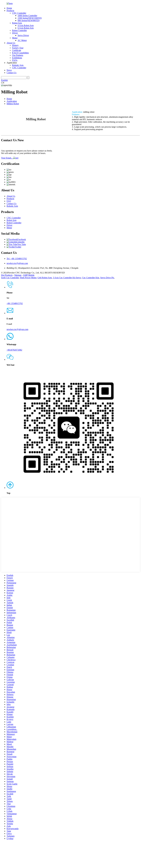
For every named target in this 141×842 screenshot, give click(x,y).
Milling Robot (13, 103)
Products (10, 10)
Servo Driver (23, 35)
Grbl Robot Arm (44, 277)
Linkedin (21, 242)
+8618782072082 (14, 350)
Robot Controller (19, 30)
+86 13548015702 (15, 303)
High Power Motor (28, 277)
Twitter (18, 247)
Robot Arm (17, 23)
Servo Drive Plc (107, 277)
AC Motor (22, 40)
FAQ (9, 201)
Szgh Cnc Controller (10, 277)
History (15, 45)
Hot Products (7, 275)
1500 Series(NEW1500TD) (30, 18)
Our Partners (17, 55)
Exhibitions (17, 58)
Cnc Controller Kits (90, 277)
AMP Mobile (28, 275)
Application (12, 101)
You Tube (21, 244)
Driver (15, 33)
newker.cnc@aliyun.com (17, 263)
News (9, 70)
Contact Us (11, 72)
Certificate (16, 50)
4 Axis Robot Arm (26, 25)
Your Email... (7, 158)
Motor (14, 38)
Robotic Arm (17, 65)
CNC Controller (19, 13)
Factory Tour (17, 48)
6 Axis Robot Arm (26, 28)
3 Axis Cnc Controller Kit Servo (67, 277)
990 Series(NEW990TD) (29, 20)
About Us (11, 43)
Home (9, 8)
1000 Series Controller (27, 15)
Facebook (21, 239)
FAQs (14, 60)
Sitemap (17, 275)
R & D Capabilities (20, 53)
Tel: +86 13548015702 (17, 258)
